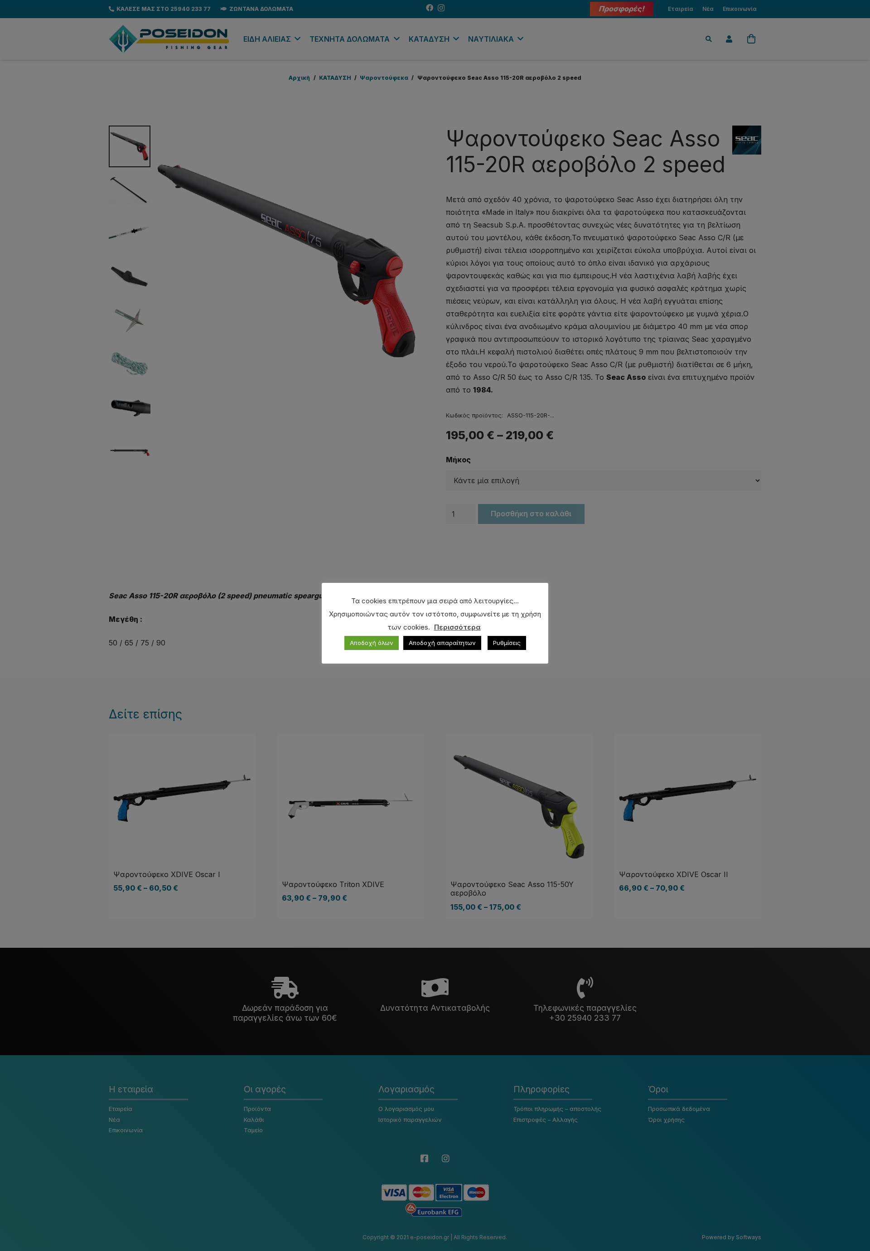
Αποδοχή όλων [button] (371, 642)
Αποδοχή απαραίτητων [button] (442, 642)
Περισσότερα (457, 627)
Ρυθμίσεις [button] (507, 642)
